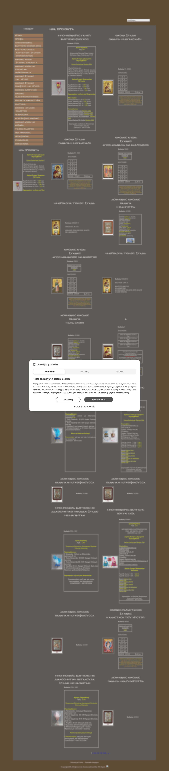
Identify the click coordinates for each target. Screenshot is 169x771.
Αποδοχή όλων (98, 400)
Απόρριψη (68, 400)
